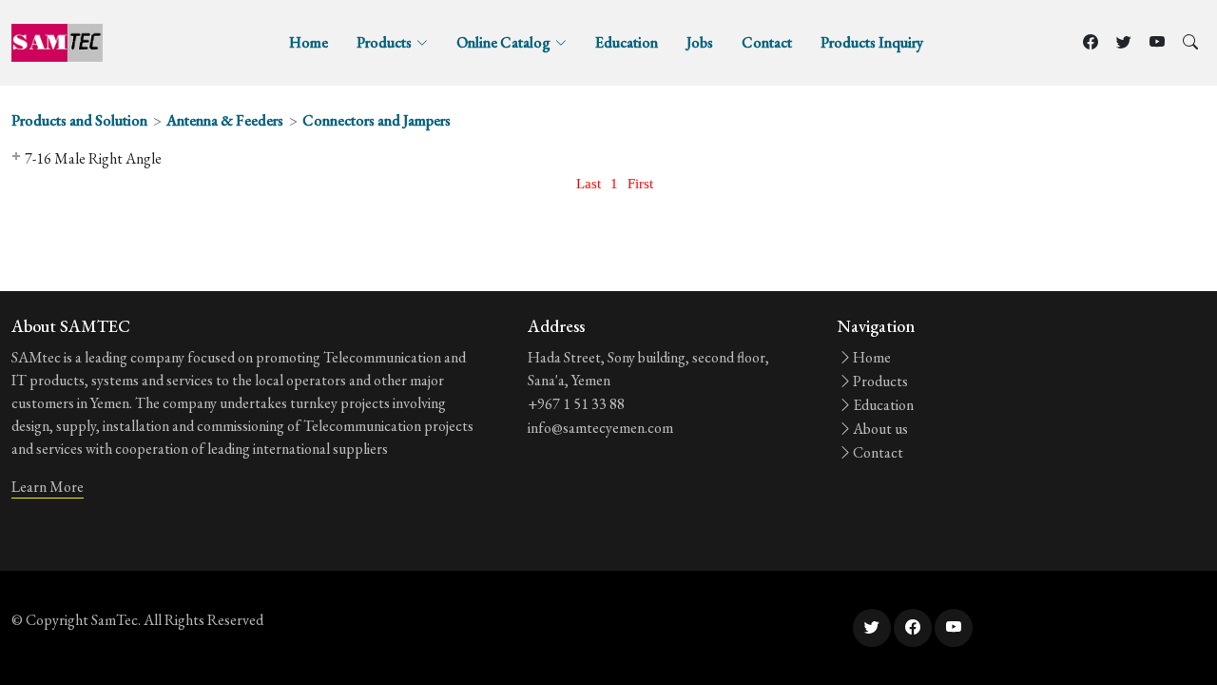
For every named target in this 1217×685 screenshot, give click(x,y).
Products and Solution (79, 120)
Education (626, 42)
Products (880, 381)
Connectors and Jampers (376, 120)
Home (308, 42)
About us (880, 429)
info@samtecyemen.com (600, 428)
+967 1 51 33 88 (576, 404)
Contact (767, 42)
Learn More (47, 487)
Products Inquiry (872, 42)
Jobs (699, 42)
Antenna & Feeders (224, 120)
